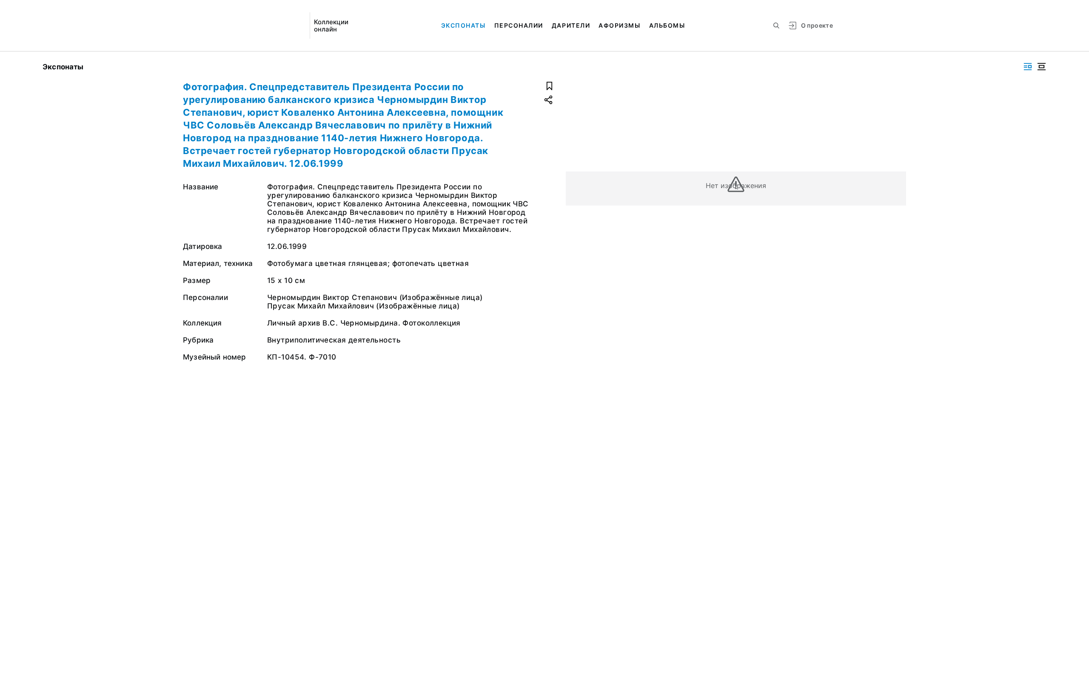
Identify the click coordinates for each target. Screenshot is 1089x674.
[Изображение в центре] (1041, 66)
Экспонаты (463, 25)
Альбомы (667, 25)
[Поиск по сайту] (776, 25)
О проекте (817, 25)
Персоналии (518, 25)
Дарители (571, 25)
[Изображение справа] (1028, 66)
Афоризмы (619, 25)
